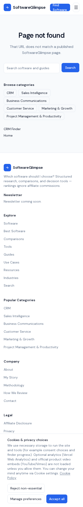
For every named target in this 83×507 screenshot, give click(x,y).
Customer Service (20, 108)
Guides (9, 254)
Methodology (14, 385)
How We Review (15, 393)
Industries (11, 278)
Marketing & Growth (57, 108)
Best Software (14, 231)
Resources (11, 270)
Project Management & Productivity (34, 116)
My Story (11, 377)
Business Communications (27, 101)
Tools (8, 246)
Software (11, 223)
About (8, 369)
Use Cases (11, 262)
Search (70, 68)
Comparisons (14, 239)
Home (8, 135)
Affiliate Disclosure (18, 423)
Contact (10, 401)
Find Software (60, 7)
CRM (10, 93)
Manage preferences (26, 499)
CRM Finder (12, 129)
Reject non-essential (26, 488)
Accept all (57, 499)
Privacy (9, 431)
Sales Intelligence (34, 93)
